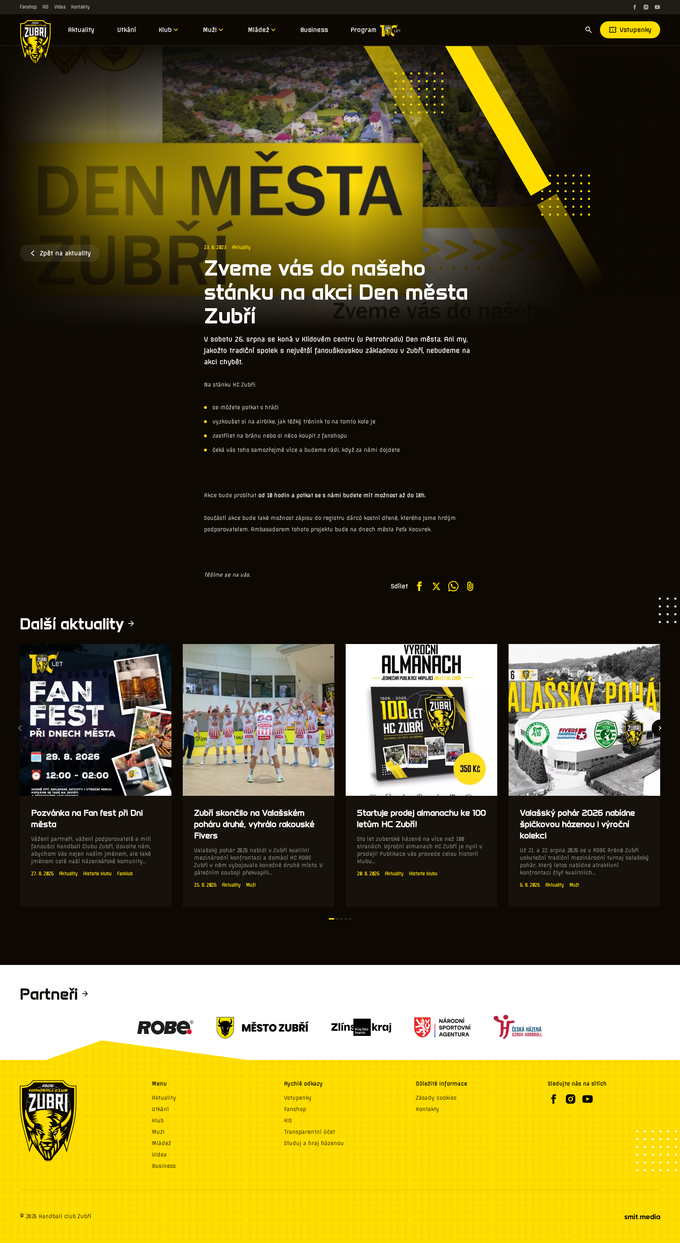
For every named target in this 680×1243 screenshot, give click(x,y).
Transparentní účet (309, 1132)
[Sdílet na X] (436, 586)
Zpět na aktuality (65, 253)
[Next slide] (660, 728)
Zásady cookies (436, 1098)
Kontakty (80, 7)
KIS (45, 7)
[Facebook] (635, 7)
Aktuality (81, 29)
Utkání (126, 29)
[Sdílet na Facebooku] (419, 586)
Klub (165, 29)
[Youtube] (657, 7)
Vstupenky (636, 29)
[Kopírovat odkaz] (470, 586)
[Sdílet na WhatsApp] (453, 586)
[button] (331, 919)
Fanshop (28, 7)
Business (314, 29)
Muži (210, 29)
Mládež (258, 29)
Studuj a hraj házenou (314, 1143)
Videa (60, 7)
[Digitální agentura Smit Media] (642, 1217)
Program (363, 29)
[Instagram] (646, 7)
